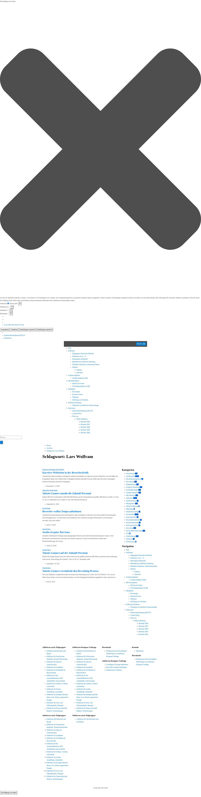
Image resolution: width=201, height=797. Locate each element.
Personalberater (131, 517)
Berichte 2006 (85, 427)
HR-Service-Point (78, 383)
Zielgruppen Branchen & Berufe (83, 353)
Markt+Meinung (81, 419)
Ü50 (127, 533)
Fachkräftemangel (132, 490)
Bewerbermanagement (133, 479)
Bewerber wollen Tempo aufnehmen (61, 511)
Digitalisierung (131, 484)
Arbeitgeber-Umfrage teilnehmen (117, 664)
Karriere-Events (77, 394)
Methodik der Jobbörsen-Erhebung (83, 362)
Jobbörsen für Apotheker (55, 667)
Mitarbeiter (129, 509)
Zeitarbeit (129, 539)
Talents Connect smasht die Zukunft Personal (66, 493)
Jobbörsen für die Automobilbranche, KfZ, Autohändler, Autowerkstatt (56, 678)
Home (49, 445)
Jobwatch (79, 372)
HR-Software (130, 495)
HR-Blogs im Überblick (80, 400)
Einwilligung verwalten (8, 792)
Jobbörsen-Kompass (74, 402)
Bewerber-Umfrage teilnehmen (116, 667)
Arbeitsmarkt (130, 476)
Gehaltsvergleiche (74, 375)
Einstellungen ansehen (27, 329)
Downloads (76, 392)
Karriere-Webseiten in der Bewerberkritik (65, 472)
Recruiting (129, 528)
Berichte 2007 (85, 424)
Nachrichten (60, 470)
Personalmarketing (132, 522)
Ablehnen (14, 329)
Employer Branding (49, 470)
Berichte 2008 (85, 422)
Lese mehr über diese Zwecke (14, 325)
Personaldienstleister (133, 520)
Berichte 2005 (85, 430)
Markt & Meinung (132, 506)
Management (130, 503)
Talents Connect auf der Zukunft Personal (65, 553)
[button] (100, 149)
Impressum (7, 338)
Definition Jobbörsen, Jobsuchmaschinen (85, 364)
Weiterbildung (130, 536)
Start (69, 348)
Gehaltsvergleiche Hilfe (80, 378)
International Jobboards (80, 359)
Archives (50, 448)
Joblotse (75, 367)
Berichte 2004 (85, 432)
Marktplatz (71, 389)
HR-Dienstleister (73, 381)
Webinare (75, 397)
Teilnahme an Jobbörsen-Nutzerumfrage (85, 405)
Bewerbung (130, 482)
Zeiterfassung (130, 542)
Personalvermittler (132, 525)
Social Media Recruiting (134, 531)
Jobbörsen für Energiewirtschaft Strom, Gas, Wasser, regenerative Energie (57, 697)
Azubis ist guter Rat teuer (56, 532)
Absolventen (130, 473)
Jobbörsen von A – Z (79, 356)
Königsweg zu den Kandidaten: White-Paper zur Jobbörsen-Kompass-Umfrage (116, 653)
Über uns (75, 416)
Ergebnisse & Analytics (114, 670)
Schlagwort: (55, 451)
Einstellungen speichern (44, 329)
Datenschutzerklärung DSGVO (14, 335)
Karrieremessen (131, 501)
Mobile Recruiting (132, 512)
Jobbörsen (71, 351)
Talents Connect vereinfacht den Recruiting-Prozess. (70, 571)
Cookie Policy (77, 413)
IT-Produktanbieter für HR (81, 386)
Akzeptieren (5, 329)
